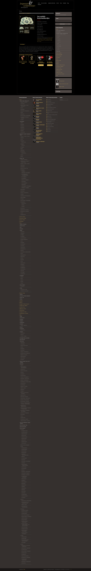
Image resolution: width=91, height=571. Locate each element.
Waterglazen (24, 184)
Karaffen (22, 194)
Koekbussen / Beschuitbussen (25, 195)
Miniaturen (22, 389)
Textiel (21, 288)
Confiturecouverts (24, 432)
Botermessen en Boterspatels (26, 500)
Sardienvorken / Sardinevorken (24, 559)
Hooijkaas (48, 128)
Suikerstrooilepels (24, 495)
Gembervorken (24, 552)
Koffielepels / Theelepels (25, 474)
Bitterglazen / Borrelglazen (26, 172)
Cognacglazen (24, 178)
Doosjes (22, 372)
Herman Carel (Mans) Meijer (51, 119)
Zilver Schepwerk (22, 428)
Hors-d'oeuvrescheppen (25, 514)
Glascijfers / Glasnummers (25, 378)
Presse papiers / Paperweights (25, 115)
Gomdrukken (23, 244)
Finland (23, 204)
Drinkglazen (23, 169)
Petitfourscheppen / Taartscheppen (25, 522)
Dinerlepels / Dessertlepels (26, 461)
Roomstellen (23, 357)
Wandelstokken (58, 70)
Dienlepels (23, 459)
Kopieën (22, 250)
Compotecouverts (25, 430)
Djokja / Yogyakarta (24, 325)
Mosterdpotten (23, 356)
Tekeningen (23, 272)
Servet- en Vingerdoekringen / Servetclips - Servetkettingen (25, 403)
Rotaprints (22, 264)
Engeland (59, 40)
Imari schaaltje (22, 13)
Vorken (22, 544)
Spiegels (22, 119)
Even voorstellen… (44, 3)
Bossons (23, 145)
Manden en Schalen (24, 354)
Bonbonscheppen (25, 511)
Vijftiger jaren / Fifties (59, 69)
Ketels (22, 112)
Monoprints (23, 256)
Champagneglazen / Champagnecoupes (25, 175)
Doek (22, 278)
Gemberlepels (24, 466)
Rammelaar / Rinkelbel (24, 396)
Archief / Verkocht (22, 216)
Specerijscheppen (24, 527)
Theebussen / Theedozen (25, 211)
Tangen (22, 535)
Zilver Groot (22, 341)
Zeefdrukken (23, 273)
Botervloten (23, 165)
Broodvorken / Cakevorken (26, 548)
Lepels (22, 446)
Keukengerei (58, 57)
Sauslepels (23, 492)
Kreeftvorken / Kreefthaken (26, 557)
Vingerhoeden (23, 417)
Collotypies (22, 236)
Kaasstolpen (23, 189)
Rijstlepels (23, 489)
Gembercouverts (24, 436)
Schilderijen (23, 265)
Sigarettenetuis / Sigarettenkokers (23, 406)
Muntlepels (23, 483)
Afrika (22, 122)
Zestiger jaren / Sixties (59, 72)
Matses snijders (23, 387)
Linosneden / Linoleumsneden (25, 251)
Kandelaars (23, 109)
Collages (22, 234)
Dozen (22, 107)
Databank (64, 3)
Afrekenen (39, 4)
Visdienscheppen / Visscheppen (25, 533)
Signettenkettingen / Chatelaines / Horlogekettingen (26, 408)
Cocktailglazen (24, 176)
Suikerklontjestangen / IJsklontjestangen (25, 540)
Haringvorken (24, 554)
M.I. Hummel (24, 142)
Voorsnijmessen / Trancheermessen (24, 507)
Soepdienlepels (24, 494)
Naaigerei (21, 300)
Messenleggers (23, 197)
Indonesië (22, 127)
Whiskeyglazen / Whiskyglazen (26, 186)
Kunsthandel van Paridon (51, 102)
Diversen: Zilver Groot (24, 345)
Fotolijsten (22, 348)
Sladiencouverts (24, 441)
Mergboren (23, 480)
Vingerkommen (23, 214)
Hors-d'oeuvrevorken (25, 555)
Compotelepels (24, 458)
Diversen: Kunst (22, 225)
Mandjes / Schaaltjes (24, 386)
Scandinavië (59, 46)
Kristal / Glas (58, 51)
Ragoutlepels (24, 488)
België (21, 316)
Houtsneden (23, 247)
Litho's (22, 253)
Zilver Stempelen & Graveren (51, 107)
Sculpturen (22, 286)
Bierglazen (23, 171)
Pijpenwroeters (23, 395)
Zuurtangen (24, 542)
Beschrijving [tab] (22, 44)
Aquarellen (22, 231)
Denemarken (24, 203)
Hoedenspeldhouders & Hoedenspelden (50, 121)
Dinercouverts (24, 435)
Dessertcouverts (24, 433)
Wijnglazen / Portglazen (25, 187)
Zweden (23, 206)
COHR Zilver (49, 105)
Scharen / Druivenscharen (25, 399)
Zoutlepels (23, 497)
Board (22, 276)
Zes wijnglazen (27, 13)
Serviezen (22, 359)
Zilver (57, 75)
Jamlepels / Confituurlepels (26, 471)
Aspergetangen (24, 536)
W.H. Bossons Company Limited (52, 114)
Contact (57, 3)
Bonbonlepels (24, 450)
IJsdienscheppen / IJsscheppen (26, 516)
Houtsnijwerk (58, 31)
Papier (21, 230)
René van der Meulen (50, 126)
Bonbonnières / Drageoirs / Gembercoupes (25, 162)
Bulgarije (22, 137)
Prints (22, 261)
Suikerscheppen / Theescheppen (24, 531)
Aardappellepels (24, 447)
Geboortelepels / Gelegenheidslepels (25, 465)
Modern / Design (58, 60)
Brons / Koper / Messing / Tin (61, 30)
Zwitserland (23, 132)
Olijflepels (23, 486)
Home (39, 3)
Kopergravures (23, 248)
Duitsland (22, 124)
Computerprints (23, 237)
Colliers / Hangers (23, 336)
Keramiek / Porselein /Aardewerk (25, 295)
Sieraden (21, 331)
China (58, 37)
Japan (58, 43)
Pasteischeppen (24, 519)
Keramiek (21, 228)
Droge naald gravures (24, 239)
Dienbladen (23, 103)
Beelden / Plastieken (24, 102)
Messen (22, 499)
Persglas (22, 198)
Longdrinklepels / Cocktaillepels (24, 477)
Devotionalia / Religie (59, 54)
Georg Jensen (22, 322)
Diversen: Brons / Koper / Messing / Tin (25, 106)
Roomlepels (24, 491)
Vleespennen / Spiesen (24, 419)
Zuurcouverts (24, 443)
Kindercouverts (24, 438)
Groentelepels (24, 468)
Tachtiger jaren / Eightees (59, 66)
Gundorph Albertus (50, 104)
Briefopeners (23, 369)
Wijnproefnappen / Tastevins (25, 420)
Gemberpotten (23, 375)
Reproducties (23, 262)
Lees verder (41, 65)
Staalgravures (23, 267)
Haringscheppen (24, 513)
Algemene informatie (51, 3)
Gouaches (22, 245)
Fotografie (22, 242)
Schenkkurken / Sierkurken (25, 401)
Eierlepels (23, 462)
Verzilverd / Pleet (58, 67)
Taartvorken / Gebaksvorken (26, 561)
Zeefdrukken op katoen (24, 290)
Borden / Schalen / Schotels (62, 34)
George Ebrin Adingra (50, 123)
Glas (20, 227)
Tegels (22, 154)
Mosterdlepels (24, 481)
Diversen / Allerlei (22, 219)
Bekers (22, 365)
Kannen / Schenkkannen (24, 192)
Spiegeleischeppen (25, 528)
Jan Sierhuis (49, 129)
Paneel (22, 281)
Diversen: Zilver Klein (24, 370)
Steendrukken (23, 269)
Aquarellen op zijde (24, 289)
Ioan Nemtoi (49, 101)
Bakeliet (21, 294)
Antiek (49, 37)
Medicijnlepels (24, 478)
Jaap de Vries (49, 116)
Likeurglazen (24, 181)
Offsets (22, 258)
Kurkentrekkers (23, 383)
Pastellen (22, 259)
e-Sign (24, 569)
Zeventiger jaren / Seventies (60, 73)
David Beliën (49, 99)
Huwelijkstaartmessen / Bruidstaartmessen (25, 503)
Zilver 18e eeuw (22, 339)
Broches (22, 334)
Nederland (47, 40)
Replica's (57, 63)
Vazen (58, 49)
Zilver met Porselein (23, 426)
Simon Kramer (49, 117)
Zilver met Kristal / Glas (23, 425)
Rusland (22, 130)
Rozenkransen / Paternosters (25, 398)
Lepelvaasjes (23, 384)
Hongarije (22, 147)
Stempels (22, 270)
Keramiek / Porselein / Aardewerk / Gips (62, 33)
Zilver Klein (21, 363)
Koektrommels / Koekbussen (25, 353)
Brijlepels (23, 456)
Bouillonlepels (24, 452)
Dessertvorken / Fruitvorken (26, 551)
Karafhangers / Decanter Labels (26, 381)
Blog (68, 3)
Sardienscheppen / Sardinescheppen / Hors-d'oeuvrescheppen (26, 524)
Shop (61, 3)
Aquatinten (22, 233)
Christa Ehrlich (22, 317)
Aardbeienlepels (24, 449)
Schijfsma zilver (49, 110)
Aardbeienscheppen (25, 510)
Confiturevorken (24, 549)
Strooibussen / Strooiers (25, 209)
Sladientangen (24, 538)
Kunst (20, 222)
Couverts (22, 429)
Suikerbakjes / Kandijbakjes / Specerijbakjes (25, 411)
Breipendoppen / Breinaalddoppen (23, 367)
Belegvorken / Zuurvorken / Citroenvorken (26, 546)
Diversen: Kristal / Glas (24, 168)
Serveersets (23, 208)
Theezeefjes (23, 414)
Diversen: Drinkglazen (25, 179)
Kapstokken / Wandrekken (25, 110)
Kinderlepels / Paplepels (25, 473)
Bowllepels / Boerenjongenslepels (25, 454)
